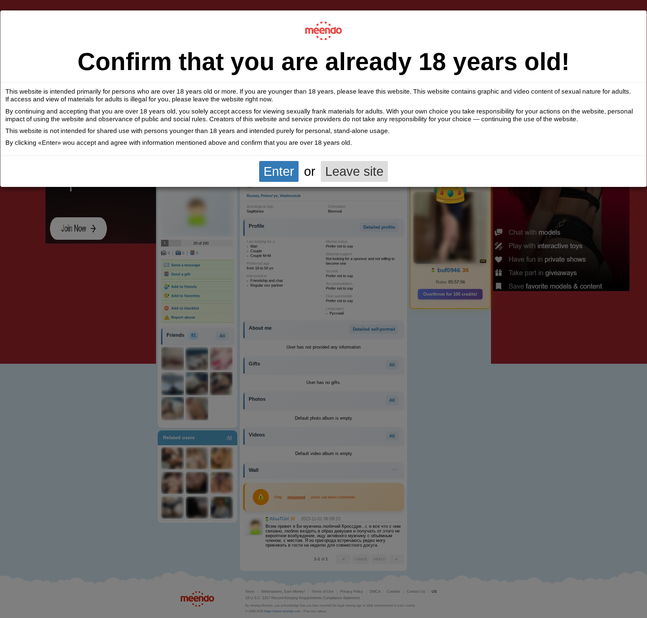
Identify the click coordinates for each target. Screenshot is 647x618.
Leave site (354, 171)
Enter (279, 171)
